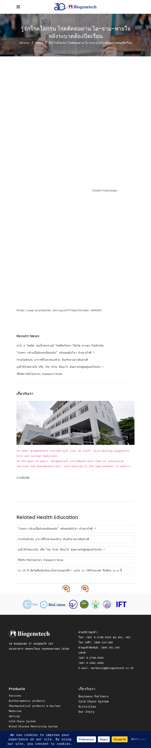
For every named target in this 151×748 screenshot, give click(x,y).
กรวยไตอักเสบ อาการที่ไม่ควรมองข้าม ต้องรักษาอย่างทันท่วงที (52, 359)
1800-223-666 (103, 642)
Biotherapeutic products (27, 700)
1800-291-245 (110, 647)
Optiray (14, 716)
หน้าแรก (24, 43)
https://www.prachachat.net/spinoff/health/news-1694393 (59, 310)
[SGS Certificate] (75, 589)
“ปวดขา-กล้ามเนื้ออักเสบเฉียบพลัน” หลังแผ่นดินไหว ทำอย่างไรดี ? (56, 352)
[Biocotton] (54, 604)
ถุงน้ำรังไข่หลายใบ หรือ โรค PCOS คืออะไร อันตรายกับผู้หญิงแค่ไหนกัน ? (60, 366)
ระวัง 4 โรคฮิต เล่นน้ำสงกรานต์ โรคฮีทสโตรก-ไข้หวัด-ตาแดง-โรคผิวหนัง (60, 345)
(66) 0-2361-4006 (91, 662)
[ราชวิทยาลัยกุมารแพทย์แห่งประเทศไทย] (108, 604)
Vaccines (15, 695)
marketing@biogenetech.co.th (112, 668)
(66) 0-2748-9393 (91, 657)
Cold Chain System (22, 721)
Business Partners (93, 696)
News (39, 43)
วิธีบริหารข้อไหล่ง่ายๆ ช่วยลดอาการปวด (39, 374)
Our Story (86, 712)
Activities (87, 706)
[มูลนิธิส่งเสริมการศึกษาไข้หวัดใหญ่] (121, 604)
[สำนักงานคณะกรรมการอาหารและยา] (74, 604)
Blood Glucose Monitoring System (33, 726)
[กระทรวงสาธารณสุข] (85, 604)
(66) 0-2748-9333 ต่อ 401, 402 (108, 637)
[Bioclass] (31, 604)
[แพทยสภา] (96, 604)
